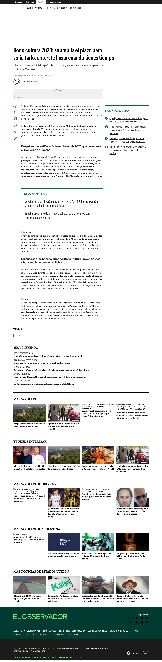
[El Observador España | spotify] (136, 622)
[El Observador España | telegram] (142, 622)
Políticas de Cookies (21, 657)
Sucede (52, 631)
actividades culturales (80, 129)
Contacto (77, 657)
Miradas (134, 631)
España (41, 2)
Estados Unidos (54, 2)
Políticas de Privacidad (41, 657)
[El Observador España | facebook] (133, 618)
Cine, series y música (75, 631)
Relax (61, 631)
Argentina (30, 2)
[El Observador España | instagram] (137, 618)
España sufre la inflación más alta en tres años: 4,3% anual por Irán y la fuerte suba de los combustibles (48, 356)
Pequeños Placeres (118, 631)
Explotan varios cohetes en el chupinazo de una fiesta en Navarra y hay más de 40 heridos (43, 384)
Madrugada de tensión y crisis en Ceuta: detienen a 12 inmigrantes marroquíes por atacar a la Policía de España (51, 370)
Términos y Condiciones (62, 657)
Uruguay (18, 2)
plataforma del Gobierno (33, 285)
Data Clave (52, 8)
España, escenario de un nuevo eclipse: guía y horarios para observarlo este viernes (41, 363)
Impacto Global (21, 635)
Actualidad (19, 631)
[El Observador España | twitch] (147, 622)
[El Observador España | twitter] (128, 618)
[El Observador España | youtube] (142, 618)
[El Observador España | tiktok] (147, 618)
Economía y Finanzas (37, 631)
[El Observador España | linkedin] (131, 622)
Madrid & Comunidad (97, 631)
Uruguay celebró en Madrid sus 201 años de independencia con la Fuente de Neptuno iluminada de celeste (49, 377)
